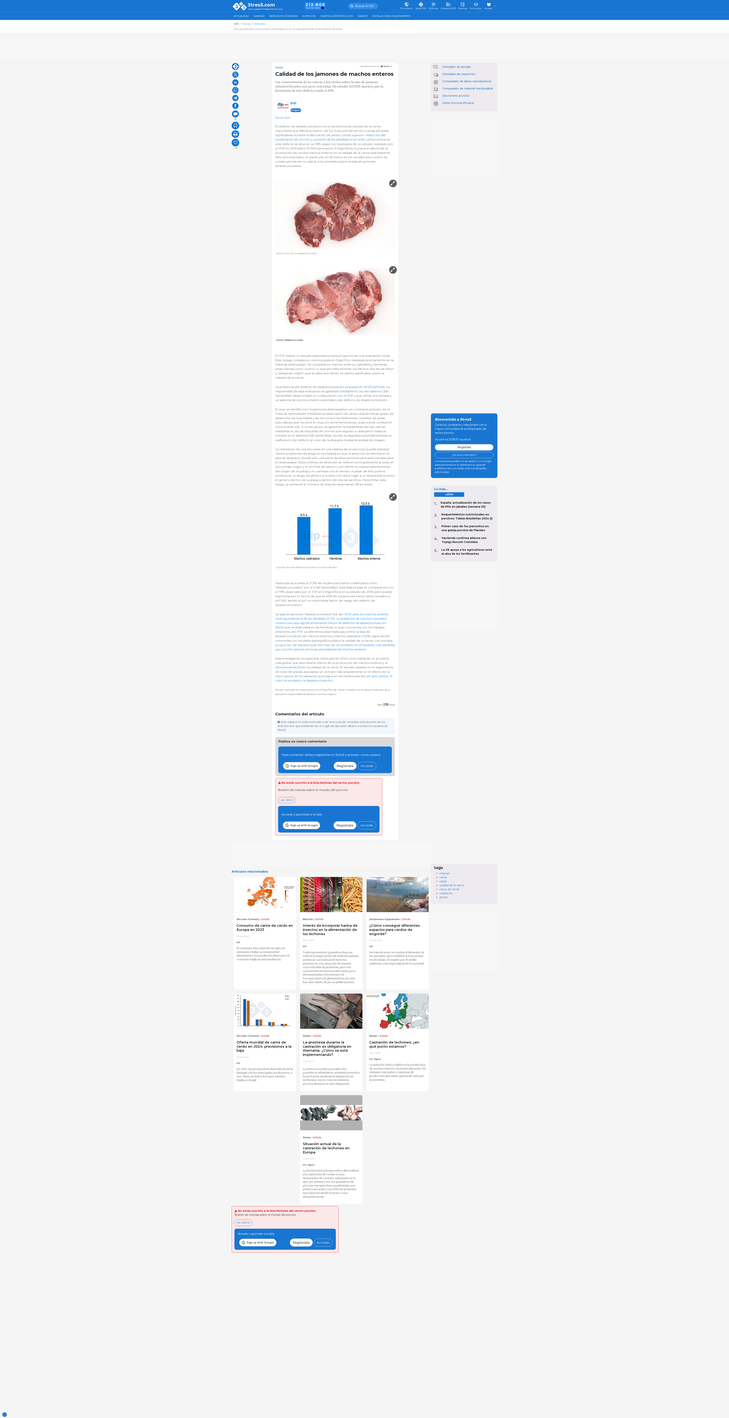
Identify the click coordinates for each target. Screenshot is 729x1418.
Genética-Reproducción (336, 16)
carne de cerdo (449, 889)
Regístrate (345, 766)
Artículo (265, 919)
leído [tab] (449, 494)
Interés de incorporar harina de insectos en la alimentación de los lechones (330, 929)
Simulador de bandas (456, 67)
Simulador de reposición (459, 74)
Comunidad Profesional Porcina (265, 9)
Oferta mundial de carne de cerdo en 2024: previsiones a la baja (264, 1046)
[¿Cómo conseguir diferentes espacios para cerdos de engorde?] (397, 894)
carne (443, 877)
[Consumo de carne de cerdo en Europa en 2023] (265, 894)
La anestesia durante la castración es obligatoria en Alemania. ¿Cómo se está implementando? (327, 1048)
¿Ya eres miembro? (464, 455)
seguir (295, 110)
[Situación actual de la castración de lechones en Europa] (331, 1112)
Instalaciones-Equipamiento (391, 16)
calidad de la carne (451, 885)
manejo (444, 873)
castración (446, 893)
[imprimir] (235, 134)
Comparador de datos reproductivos (467, 81)
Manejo (363, 16)
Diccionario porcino (455, 95)
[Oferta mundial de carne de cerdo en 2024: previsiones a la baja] (265, 1011)
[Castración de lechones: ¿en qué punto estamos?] (397, 1011)
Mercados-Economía (283, 16)
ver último (287, 800)
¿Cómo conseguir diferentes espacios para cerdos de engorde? (394, 929)
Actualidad (241, 16)
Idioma (387, 66)
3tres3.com (261, 5)
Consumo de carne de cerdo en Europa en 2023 (265, 927)
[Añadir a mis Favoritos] (235, 125)
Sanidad (259, 16)
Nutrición (309, 16)
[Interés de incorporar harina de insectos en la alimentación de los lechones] (331, 894)
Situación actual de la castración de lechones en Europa (326, 1148)
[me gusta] (235, 142)
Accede (367, 766)
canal (442, 881)
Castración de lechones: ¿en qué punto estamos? (394, 1044)
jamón (443, 897)
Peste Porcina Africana (458, 103)
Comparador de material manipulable (467, 88)
